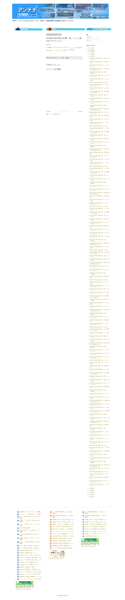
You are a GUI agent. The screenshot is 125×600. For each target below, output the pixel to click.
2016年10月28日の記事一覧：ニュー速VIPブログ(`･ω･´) (98, 163)
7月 (90, 492)
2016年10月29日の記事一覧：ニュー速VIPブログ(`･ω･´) (98, 123)
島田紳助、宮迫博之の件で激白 (27, 567)
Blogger (65, 595)
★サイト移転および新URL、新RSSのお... (29, 545)
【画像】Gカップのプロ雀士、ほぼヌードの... (63, 521)
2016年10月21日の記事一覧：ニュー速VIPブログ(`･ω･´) (98, 432)
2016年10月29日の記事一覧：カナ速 (98, 126)
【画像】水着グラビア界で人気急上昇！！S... (63, 519)
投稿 (89, 37)
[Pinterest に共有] (68, 58)
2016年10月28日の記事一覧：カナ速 (98, 166)
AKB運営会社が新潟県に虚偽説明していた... (63, 543)
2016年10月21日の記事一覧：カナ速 (98, 445)
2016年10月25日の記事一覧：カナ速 (98, 280)
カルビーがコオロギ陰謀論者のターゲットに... (63, 533)
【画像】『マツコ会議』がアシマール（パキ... (96, 531)
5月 (90, 496)
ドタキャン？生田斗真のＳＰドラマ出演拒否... (30, 571)
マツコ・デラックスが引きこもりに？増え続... (30, 578)
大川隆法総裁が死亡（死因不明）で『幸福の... (63, 536)
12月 (90, 52)
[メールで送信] (61, 58)
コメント (90, 40)
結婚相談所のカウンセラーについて (28, 511)
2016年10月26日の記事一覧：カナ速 (98, 250)
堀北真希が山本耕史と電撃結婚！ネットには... (30, 576)
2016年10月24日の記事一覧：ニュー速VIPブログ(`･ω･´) (98, 324)
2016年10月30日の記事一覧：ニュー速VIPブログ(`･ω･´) (98, 85)
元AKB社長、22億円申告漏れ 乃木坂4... (62, 538)
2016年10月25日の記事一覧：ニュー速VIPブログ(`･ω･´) (98, 286)
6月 (90, 494)
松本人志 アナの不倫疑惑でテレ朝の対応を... (96, 526)
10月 (90, 56)
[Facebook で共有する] (67, 58)
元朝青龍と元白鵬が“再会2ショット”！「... (29, 550)
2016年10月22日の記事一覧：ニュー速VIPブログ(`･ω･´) (98, 404)
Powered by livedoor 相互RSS (23, 589)
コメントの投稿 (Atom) (54, 114)
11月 (90, 54)
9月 (90, 488)
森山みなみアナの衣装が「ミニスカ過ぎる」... (63, 529)
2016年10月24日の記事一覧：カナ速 (98, 327)
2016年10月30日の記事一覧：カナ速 (98, 82)
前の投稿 (80, 111)
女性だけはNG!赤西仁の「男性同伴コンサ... (30, 569)
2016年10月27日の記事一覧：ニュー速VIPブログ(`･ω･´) (98, 203)
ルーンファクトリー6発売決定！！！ (28, 514)
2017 (89, 48)
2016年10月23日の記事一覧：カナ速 (98, 360)
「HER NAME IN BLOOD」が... (92, 536)
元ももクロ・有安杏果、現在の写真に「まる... (30, 557)
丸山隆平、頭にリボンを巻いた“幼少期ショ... (30, 555)
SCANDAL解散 (23, 528)
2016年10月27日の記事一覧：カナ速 (98, 206)
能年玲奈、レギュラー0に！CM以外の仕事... (30, 574)
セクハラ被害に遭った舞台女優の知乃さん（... (63, 526)
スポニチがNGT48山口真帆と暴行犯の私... (62, 548)
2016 (89, 50)
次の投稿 (48, 111)
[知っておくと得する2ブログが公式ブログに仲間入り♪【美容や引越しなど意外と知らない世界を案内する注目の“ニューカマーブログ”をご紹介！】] (24, 587)
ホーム (64, 111)
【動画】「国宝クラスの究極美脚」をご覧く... (63, 524)
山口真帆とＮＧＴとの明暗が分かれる (28, 562)
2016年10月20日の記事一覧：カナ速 (98, 471)
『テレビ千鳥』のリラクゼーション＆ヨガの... (63, 531)
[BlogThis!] (63, 58)
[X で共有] (65, 58)
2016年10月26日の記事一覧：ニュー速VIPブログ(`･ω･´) (98, 223)
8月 (90, 490)
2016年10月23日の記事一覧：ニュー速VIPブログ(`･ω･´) (98, 357)
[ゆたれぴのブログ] (57, 556)
